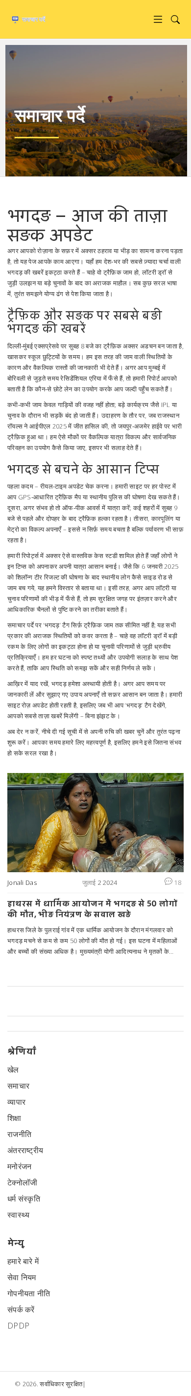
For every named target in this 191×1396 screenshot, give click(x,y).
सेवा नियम (21, 1277)
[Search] (175, 19)
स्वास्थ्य (18, 1214)
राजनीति (19, 1134)
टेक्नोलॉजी (22, 1182)
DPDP (18, 1325)
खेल (13, 1069)
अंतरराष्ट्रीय (25, 1150)
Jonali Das (22, 882)
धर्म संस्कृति (23, 1198)
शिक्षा (14, 1118)
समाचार (18, 1085)
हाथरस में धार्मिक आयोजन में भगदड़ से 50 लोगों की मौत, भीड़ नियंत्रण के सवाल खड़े (92, 909)
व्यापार (16, 1101)
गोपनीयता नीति (28, 1293)
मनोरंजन (19, 1166)
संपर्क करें (21, 1309)
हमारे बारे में (23, 1261)
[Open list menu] (158, 19)
